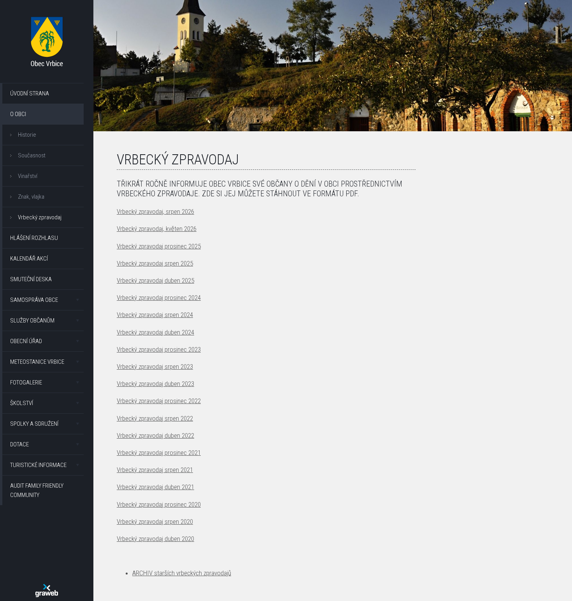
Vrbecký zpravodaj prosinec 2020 (159, 504)
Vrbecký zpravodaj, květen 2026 (157, 229)
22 (198, 401)
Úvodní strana (29, 93)
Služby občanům (32, 320)
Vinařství (27, 176)
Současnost (32, 155)
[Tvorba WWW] (46, 590)
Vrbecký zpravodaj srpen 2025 (155, 263)
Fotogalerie (26, 382)
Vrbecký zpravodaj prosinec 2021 (159, 452)
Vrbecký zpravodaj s (142, 366)
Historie (27, 134)
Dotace (19, 444)
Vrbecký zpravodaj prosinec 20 (156, 401)
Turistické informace (38, 465)
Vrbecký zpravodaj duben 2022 (155, 435)
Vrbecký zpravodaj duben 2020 (155, 539)
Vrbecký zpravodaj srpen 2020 (155, 521)
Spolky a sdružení (34, 423)
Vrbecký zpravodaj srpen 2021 (155, 470)
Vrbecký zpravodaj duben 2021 (155, 487)
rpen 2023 (180, 366)
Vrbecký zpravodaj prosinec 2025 (159, 246)
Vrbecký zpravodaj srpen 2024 (155, 315)
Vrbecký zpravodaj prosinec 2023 (159, 349)
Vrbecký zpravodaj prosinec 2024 (159, 297)
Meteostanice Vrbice (37, 361)
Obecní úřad (26, 341)
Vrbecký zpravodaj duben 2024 (155, 332)
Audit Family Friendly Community (36, 490)
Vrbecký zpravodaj (39, 217)
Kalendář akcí (29, 258)
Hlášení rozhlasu (34, 237)
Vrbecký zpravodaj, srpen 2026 (155, 211)
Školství (21, 403)
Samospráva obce (34, 299)
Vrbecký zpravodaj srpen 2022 (155, 418)
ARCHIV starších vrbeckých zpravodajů (181, 573)
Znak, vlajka (31, 196)
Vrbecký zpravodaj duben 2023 (155, 384)
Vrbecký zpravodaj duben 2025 (155, 280)
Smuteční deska (31, 279)
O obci (18, 114)
